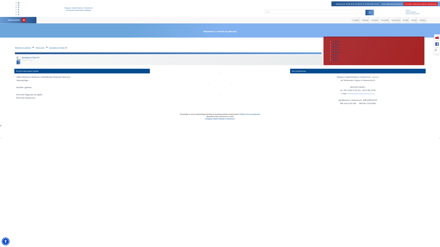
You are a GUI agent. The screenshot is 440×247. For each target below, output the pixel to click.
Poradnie (374, 20)
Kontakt (405, 20)
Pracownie (384, 20)
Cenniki (414, 20)
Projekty (422, 20)
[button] (5, 241)
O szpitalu (355, 20)
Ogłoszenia (395, 20)
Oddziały (365, 20)
